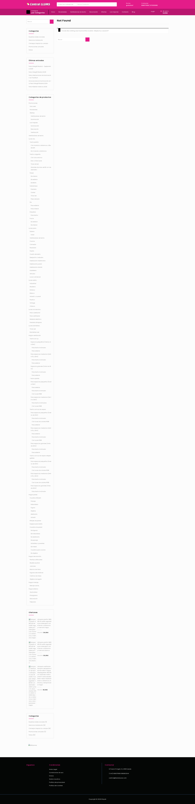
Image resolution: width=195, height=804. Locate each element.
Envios (51, 776)
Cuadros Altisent (35, 498)
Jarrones (33, 566)
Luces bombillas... (35, 326)
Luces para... (33, 228)
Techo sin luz (34, 339)
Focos (32, 218)
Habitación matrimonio (38, 261)
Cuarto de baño (35, 254)
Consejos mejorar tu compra (38, 43)
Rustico (32, 300)
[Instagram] (30, 769)
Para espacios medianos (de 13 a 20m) (41, 398)
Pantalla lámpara (36, 322)
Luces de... (32, 139)
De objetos (34, 553)
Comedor (33, 244)
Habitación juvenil (36, 264)
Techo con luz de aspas (38, 409)
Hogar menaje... (34, 582)
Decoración (93, 12)
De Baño (33, 183)
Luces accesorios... (35, 309)
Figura (33, 508)
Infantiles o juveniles (37, 543)
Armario (32, 274)
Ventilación (34, 132)
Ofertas (104, 12)
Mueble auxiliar (35, 563)
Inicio (53, 12)
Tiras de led (35, 164)
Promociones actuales (36, 47)
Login (153, 11)
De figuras (34, 530)
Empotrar (33, 212)
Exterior (32, 231)
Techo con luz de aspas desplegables (40, 457)
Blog (133, 12)
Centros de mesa (35, 576)
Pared (32, 173)
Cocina (32, 241)
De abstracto (35, 537)
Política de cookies (56, 786)
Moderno (33, 287)
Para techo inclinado (39, 347)
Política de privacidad (57, 782)
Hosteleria (33, 270)
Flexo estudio (35, 199)
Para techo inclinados (39, 403)
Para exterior (35, 205)
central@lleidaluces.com (118, 778)
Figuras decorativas (36, 573)
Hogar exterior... (34, 589)
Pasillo (32, 251)
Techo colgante (35, 154)
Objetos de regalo (36, 579)
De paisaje (34, 540)
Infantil (33, 517)
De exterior (34, 179)
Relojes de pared (35, 521)
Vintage (32, 303)
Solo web (33, 106)
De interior (34, 176)
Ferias (31, 50)
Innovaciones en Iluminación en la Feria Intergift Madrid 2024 (40, 82)
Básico (32, 293)
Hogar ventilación (35, 335)
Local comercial (35, 277)
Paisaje (33, 501)
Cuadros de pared (36, 527)
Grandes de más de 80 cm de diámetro (41, 168)
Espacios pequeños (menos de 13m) (41, 343)
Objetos (33, 511)
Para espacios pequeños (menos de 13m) (41, 414)
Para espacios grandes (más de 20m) (40, 445)
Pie (31, 202)
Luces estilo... (33, 280)
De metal (34, 547)
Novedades (62, 12)
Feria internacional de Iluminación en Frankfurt (40, 76)
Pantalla (33, 189)
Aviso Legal (53, 769)
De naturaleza (35, 534)
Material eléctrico (35, 319)
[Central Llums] (38, 4)
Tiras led (34, 196)
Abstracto (34, 514)
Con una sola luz (36, 157)
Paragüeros (33, 595)
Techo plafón (34, 142)
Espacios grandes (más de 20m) (41, 367)
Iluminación (35, 119)
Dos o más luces (36, 161)
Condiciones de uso (56, 773)
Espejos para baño (36, 524)
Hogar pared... (33, 495)
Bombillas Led (34, 332)
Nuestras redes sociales (37, 37)
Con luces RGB (37, 394)
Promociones (33, 103)
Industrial (33, 283)
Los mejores (114, 12)
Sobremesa (33, 186)
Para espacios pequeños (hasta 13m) (41, 383)
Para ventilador (35, 316)
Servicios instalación (36, 40)
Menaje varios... (35, 585)
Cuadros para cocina (38, 550)
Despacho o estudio (36, 257)
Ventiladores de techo (78, 12)
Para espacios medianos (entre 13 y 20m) (41, 355)
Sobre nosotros (54, 779)
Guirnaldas (33, 592)
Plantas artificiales (36, 560)
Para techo (34, 215)
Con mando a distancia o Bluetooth (41, 146)
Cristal (33, 192)
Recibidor (33, 248)
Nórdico (32, 290)
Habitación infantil (36, 267)
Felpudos (33, 602)
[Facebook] (27, 769)
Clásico (32, 306)
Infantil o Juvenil (35, 296)
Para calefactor (35, 313)
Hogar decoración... (35, 556)
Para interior (35, 209)
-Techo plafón (34, 378)
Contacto (125, 12)
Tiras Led (33, 329)
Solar (32, 235)
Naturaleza (34, 504)
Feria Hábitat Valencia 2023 (38, 87)
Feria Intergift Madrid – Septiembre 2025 (40, 67)
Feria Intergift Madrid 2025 (37, 72)
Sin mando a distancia (39, 151)
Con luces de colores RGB (40, 421)
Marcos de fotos (35, 569)
